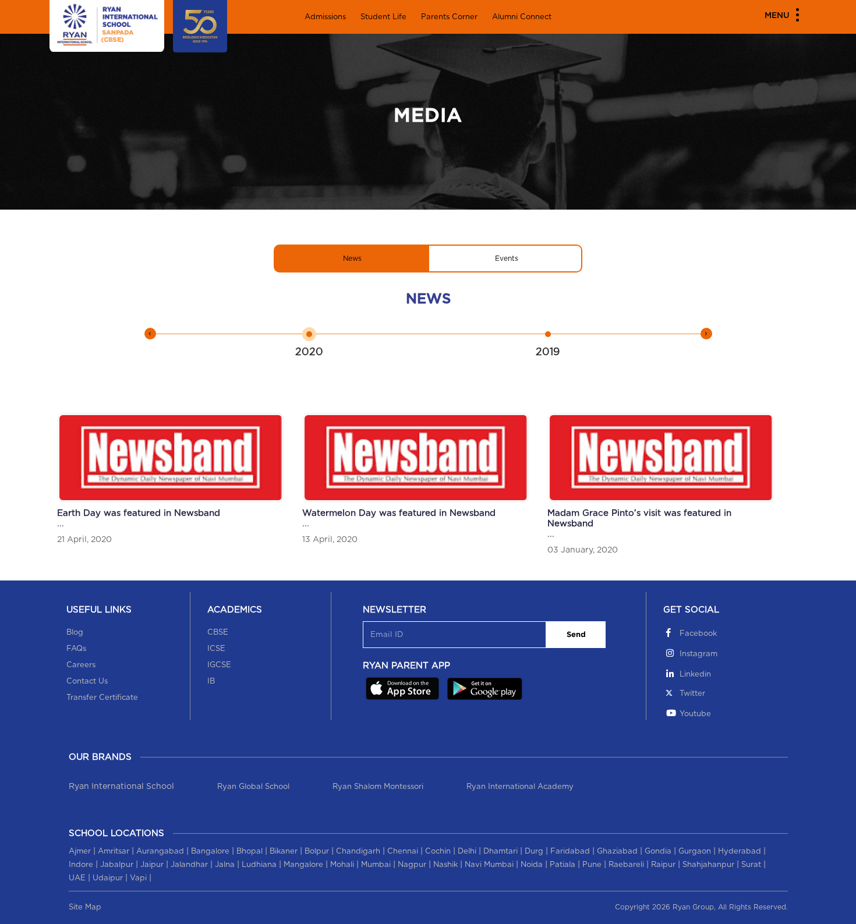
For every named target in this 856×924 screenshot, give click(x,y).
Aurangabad (160, 851)
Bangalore (210, 851)
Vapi (138, 878)
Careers (80, 665)
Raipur (663, 865)
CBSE (217, 632)
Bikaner (284, 851)
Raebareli (626, 865)
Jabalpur (116, 865)
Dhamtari (500, 851)
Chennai (402, 851)
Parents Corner (449, 17)
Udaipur (108, 878)
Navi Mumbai (489, 865)
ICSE (216, 649)
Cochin (438, 851)
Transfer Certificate (102, 698)
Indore (81, 865)
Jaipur (152, 865)
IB (211, 681)
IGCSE (219, 665)
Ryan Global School (253, 787)
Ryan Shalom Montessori (378, 787)
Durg (534, 851)
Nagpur (412, 865)
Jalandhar (189, 865)
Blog (74, 632)
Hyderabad (739, 851)
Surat (751, 865)
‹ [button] (149, 334)
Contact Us (87, 681)
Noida (532, 865)
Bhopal (249, 851)
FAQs (76, 649)
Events (506, 258)
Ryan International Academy (520, 787)
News (352, 258)
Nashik (445, 865)
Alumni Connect (521, 17)
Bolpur (317, 851)
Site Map (85, 907)
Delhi (467, 851)
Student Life (383, 17)
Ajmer (80, 851)
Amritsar (113, 851)
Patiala (562, 865)
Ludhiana (259, 865)
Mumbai (376, 865)
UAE (77, 878)
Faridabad (570, 851)
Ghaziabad (617, 851)
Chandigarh (358, 851)
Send (576, 635)
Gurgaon (694, 851)
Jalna (225, 865)
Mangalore (303, 865)
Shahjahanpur (708, 865)
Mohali (342, 865)
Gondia (658, 851)
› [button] (706, 334)
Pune (592, 865)
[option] (309, 342)
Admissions (325, 17)
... (138, 526)
